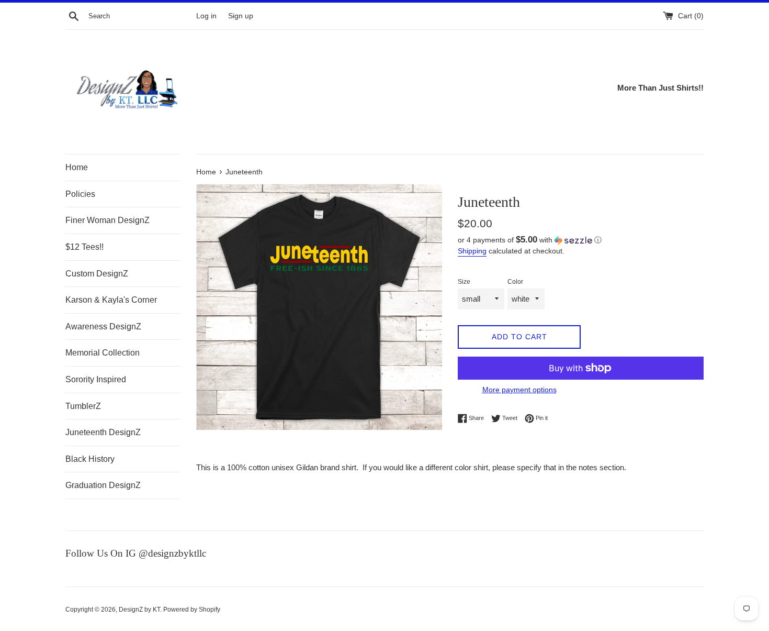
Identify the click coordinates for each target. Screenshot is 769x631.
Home (76, 167)
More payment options (519, 389)
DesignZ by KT (139, 609)
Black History (90, 459)
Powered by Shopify (191, 609)
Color (515, 281)
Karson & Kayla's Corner (111, 299)
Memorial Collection (102, 352)
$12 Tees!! (84, 246)
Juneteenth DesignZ (103, 432)
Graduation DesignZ (103, 485)
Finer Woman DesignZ (107, 220)
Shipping (472, 251)
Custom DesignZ (96, 273)
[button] (581, 240)
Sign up (240, 16)
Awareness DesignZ (103, 326)
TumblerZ (83, 406)
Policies (80, 194)
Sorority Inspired (95, 379)
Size (464, 281)
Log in (206, 16)
